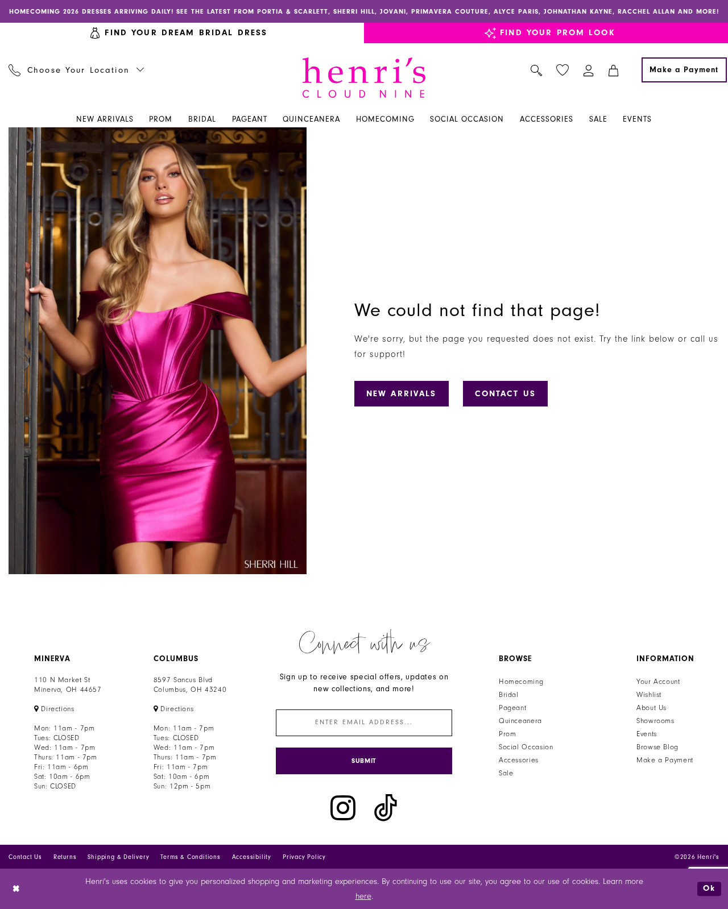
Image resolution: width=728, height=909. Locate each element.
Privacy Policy (304, 857)
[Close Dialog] (17, 889)
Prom (507, 734)
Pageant (512, 708)
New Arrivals (401, 394)
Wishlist (648, 695)
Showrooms (655, 721)
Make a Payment (664, 760)
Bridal (509, 695)
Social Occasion (526, 747)
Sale (506, 773)
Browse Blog (657, 747)
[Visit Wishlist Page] (562, 70)
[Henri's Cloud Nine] (364, 77)
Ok (709, 889)
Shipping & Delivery (118, 857)
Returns (65, 857)
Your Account (658, 682)
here (363, 896)
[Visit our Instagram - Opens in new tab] (342, 808)
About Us (651, 708)
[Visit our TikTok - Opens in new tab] (386, 808)
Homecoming (521, 682)
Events (646, 734)
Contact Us (505, 394)
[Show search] (536, 70)
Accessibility (251, 857)
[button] (589, 70)
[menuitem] (76, 70)
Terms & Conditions (190, 857)
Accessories (519, 760)
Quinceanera (520, 721)
